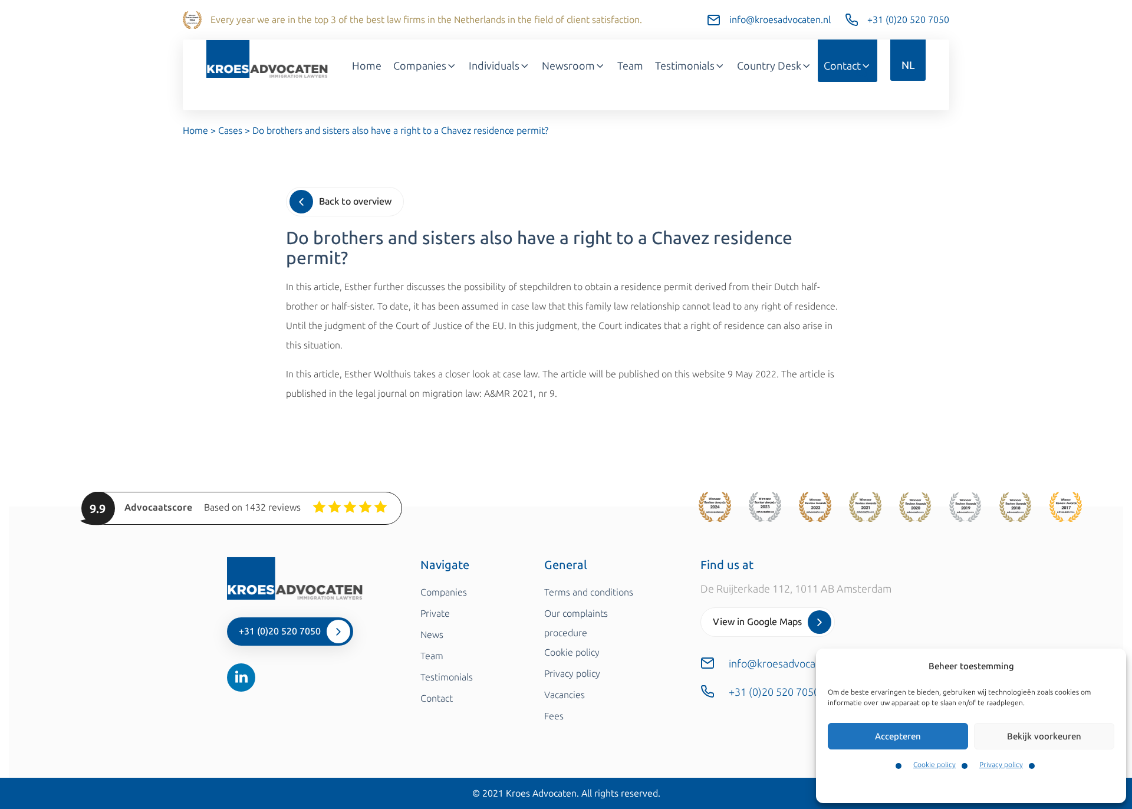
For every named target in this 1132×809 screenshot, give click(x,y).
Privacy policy (1001, 765)
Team (630, 66)
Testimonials (685, 66)
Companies (419, 66)
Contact (842, 66)
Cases (230, 130)
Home (366, 66)
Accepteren (898, 736)
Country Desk (769, 66)
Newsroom (568, 66)
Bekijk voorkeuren (1044, 736)
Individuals (494, 66)
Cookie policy (934, 765)
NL (907, 65)
